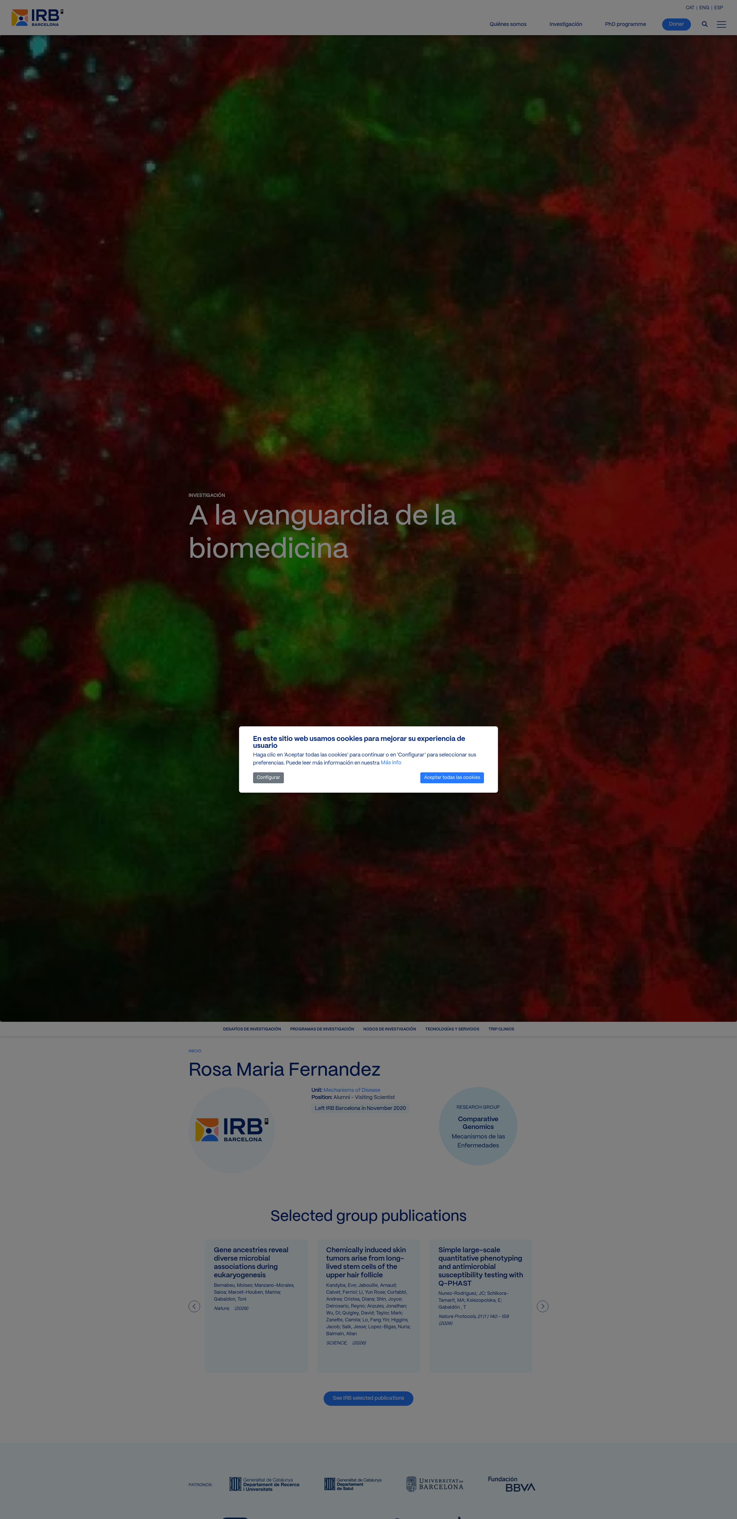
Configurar (268, 777)
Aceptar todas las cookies (452, 777)
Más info (391, 763)
